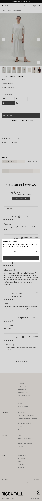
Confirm (21, 258)
